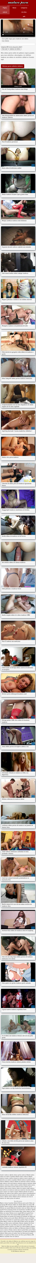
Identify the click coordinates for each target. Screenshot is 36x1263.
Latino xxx (24, 1208)
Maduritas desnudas (16, 1208)
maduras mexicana (17, 1183)
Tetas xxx (20, 1233)
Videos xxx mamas (27, 1204)
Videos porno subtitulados (12, 1223)
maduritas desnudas (25, 1190)
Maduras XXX (30, 1235)
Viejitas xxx (17, 1228)
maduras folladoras (5, 1181)
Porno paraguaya (8, 1209)
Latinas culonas (7, 1231)
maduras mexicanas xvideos (7, 1185)
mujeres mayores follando (16, 1191)
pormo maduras (23, 1193)
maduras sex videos (15, 49)
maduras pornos (20, 1186)
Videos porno (28, 1230)
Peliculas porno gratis (23, 1203)
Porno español (14, 1231)
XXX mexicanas (9, 1204)
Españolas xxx (25, 1216)
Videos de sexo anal (26, 1218)
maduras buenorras (14, 1178)
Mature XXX (18, 1218)
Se (30, 1228)
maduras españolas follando (14, 1180)
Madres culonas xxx (9, 1221)
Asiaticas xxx (13, 1226)
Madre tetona (26, 1206)
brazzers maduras (4, 1175)
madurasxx (17, 1190)
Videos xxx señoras (21, 1226)
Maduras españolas (5, 1236)
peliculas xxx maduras (5, 1193)
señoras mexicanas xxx (22, 1196)
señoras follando (13, 1196)
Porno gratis (24, 1235)
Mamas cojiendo (31, 1209)
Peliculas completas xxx (25, 1223)
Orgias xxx (2, 1223)
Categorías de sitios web (24, 12)
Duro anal (4, 49)
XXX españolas (21, 1215)
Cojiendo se (33, 1206)
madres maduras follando (26, 1176)
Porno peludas (21, 1220)
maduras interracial (8, 1183)
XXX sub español (26, 1213)
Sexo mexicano (14, 1215)
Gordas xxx (16, 1209)
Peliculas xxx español (5, 1208)
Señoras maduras (9, 1206)
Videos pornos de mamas (11, 1233)
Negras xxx (22, 1231)
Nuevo (14, 8)
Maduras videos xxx (18, 3)
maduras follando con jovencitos (18, 1181)
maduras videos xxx (17, 1188)
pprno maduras (13, 1195)
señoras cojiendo (4, 1196)
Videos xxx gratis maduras (20, 1225)
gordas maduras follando (24, 1175)
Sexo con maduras (14, 1236)
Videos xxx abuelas (18, 1204)
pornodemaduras (31, 1193)
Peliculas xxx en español (16, 1213)
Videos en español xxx (5, 1235)
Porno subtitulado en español (10, 1220)
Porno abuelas (15, 1211)
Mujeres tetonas (4, 1203)
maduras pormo (11, 1186)
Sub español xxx (18, 1216)
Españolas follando (13, 1203)
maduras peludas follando (20, 1185)
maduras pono (3, 1186)
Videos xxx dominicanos (6, 1211)
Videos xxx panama (9, 1216)
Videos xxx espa (9, 1225)
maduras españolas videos (28, 1180)
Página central (5, 10)
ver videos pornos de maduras (12, 1198)
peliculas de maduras (28, 1191)
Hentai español (21, 1230)
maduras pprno (28, 1186)
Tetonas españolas (18, 1206)
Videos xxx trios (31, 1211)
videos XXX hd (17, 1221)
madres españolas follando (12, 1176)
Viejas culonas (22, 1211)
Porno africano (6, 1215)
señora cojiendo (30, 1195)
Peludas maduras (13, 1230)
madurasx (11, 1190)
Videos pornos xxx (15, 1235)
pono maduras (14, 1193)
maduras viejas (26, 1188)
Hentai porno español (28, 1233)
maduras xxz (6, 1190)
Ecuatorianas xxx (23, 1209)
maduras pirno (31, 1185)
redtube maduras (21, 1195)
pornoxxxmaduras (4, 1195)
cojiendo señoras (13, 1175)
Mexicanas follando (25, 1228)
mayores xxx (6, 1191)
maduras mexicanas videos (29, 1183)
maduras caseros (23, 1178)
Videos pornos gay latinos (27, 1221)
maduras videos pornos (6, 1188)
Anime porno (28, 1231)
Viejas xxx (27, 1220)
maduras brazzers (4, 1178)
